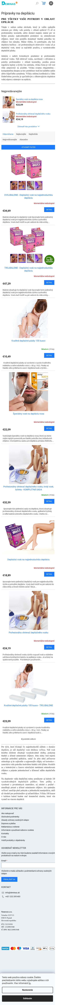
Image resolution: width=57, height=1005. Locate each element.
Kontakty (5, 833)
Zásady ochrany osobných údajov (15, 820)
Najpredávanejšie (10, 139)
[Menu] (51, 3)
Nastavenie (27, 990)
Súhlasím (27, 998)
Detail (49, 210)
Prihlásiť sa (9, 879)
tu (30, 983)
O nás (3, 837)
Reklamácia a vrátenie (10, 827)
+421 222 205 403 (12, 896)
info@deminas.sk (12, 893)
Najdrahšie (33, 134)
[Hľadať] (37, 3)
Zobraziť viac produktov (27, 126)
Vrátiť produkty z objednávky (13, 840)
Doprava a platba (8, 823)
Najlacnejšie (21, 134)
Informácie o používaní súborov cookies (17, 830)
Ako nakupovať (7, 813)
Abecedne (24, 139)
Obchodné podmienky (10, 817)
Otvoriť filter (28, 147)
